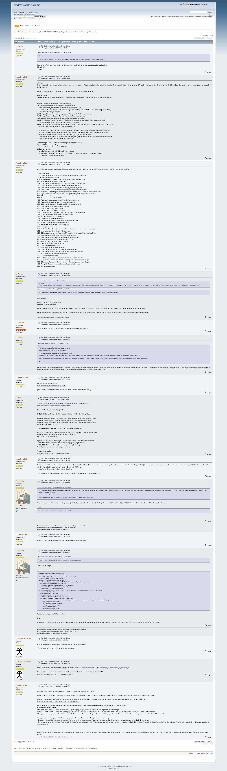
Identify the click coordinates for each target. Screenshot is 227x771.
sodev (19, 337)
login (30, 12)
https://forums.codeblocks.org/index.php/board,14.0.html (75, 722)
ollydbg (20, 481)
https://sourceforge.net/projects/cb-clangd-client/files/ (54, 406)
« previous (206, 35)
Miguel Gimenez (24, 638)
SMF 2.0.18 (100, 766)
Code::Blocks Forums (27, 5)
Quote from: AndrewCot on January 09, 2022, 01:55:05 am (54, 280)
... (27, 38)
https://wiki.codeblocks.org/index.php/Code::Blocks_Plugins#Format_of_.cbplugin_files (102, 668)
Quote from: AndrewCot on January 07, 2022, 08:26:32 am (54, 52)
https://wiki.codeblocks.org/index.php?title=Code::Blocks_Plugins (160, 722)
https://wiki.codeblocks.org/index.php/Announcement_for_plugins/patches (68, 720)
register (36, 12)
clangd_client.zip (58, 622)
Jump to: (191, 753)
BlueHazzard (22, 378)
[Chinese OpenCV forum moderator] (16, 511)
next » (211, 35)
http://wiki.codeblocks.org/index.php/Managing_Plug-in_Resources (58, 701)
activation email (29, 14)
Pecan (20, 46)
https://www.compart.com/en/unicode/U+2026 (51, 386)
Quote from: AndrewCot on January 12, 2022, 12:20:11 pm (54, 556)
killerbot (20, 323)
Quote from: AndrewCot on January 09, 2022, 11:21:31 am (54, 289)
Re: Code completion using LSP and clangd (55, 46)
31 (28, 38)
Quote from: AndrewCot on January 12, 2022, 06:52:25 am (54, 487)
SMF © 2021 (107, 766)
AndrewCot (22, 77)
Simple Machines (116, 766)
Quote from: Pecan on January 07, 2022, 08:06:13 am (53, 343)
